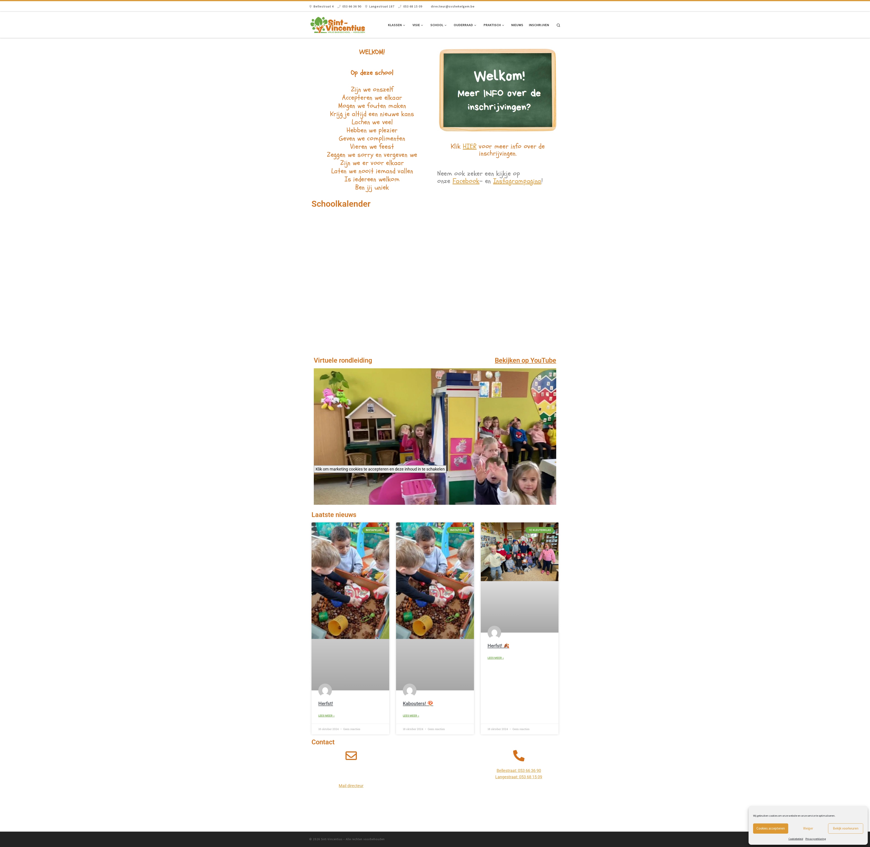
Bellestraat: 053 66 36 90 (519, 770)
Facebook (466, 181)
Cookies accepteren (770, 828)
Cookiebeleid (795, 838)
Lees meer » (326, 715)
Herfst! (325, 703)
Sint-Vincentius (331, 839)
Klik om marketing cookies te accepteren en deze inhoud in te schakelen (380, 469)
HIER (470, 146)
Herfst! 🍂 (498, 645)
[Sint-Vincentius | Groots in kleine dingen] (337, 24)
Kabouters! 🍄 (418, 703)
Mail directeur (351, 785)
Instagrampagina (517, 181)
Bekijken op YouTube (525, 360)
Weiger (808, 828)
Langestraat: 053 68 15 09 (518, 776)
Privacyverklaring (815, 838)
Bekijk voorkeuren (845, 828)
